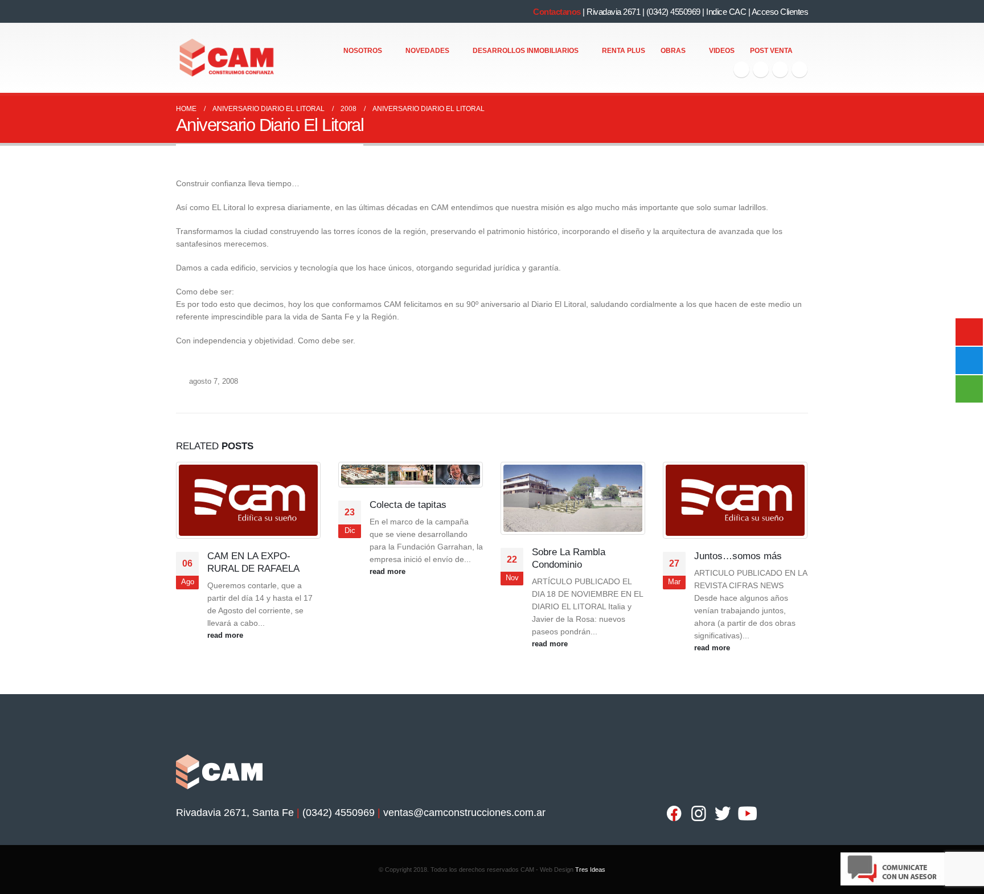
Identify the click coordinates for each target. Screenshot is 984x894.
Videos (722, 51)
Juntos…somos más (738, 556)
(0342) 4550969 (673, 12)
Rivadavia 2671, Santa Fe (235, 812)
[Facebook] (741, 69)
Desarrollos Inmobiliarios (526, 51)
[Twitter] (761, 69)
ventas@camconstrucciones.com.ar (464, 812)
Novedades (427, 51)
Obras (673, 51)
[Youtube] (780, 69)
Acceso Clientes (780, 12)
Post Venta (771, 51)
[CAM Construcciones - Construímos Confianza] (227, 58)
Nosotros (362, 51)
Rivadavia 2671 (613, 12)
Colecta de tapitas (408, 504)
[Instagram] (799, 69)
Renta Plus (623, 51)
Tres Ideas (590, 869)
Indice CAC (726, 12)
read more (226, 635)
